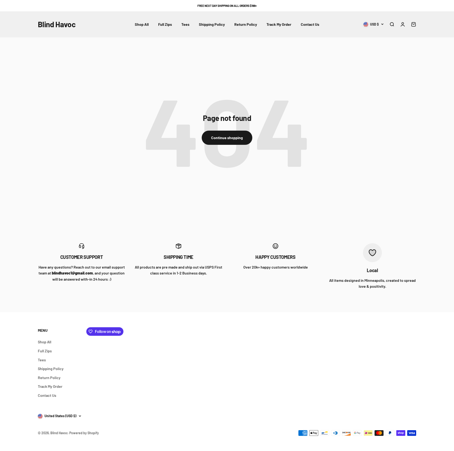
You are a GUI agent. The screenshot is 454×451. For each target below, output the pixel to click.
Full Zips (165, 24)
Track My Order (278, 24)
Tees (185, 24)
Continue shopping (227, 137)
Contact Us (310, 24)
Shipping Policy (212, 24)
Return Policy (245, 24)
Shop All (142, 24)
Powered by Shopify (84, 433)
